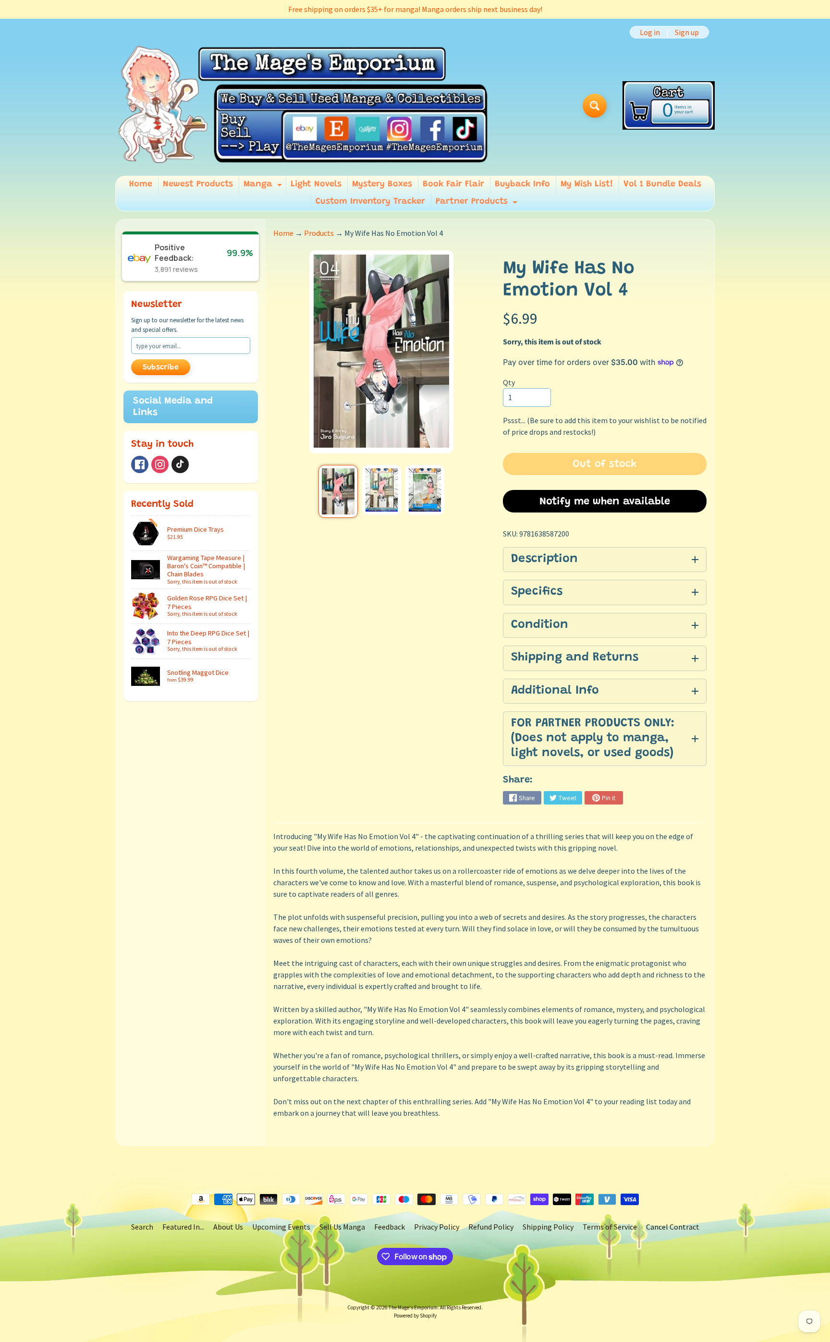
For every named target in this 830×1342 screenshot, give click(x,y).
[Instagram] (160, 464)
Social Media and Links (173, 406)
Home (140, 184)
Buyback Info (522, 184)
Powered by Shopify (415, 1315)
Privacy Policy (436, 1227)
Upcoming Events (281, 1227)
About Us (228, 1227)
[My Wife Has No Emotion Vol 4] (337, 491)
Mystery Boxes (382, 184)
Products (319, 233)
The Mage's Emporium (413, 1307)
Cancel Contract (672, 1227)
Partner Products (478, 204)
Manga (264, 187)
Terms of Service (610, 1227)
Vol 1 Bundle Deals (662, 184)
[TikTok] (180, 464)
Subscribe (161, 367)
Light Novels (316, 184)
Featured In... (183, 1227)
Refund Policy (490, 1227)
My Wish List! (587, 184)
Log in (650, 32)
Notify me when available (604, 502)
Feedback (389, 1227)
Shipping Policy (548, 1227)
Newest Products (198, 184)
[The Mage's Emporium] (303, 105)
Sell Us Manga (342, 1227)
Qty (509, 382)
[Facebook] (139, 464)
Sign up (687, 32)
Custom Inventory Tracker (370, 201)
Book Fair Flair (453, 184)
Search (142, 1227)
